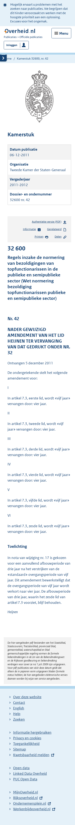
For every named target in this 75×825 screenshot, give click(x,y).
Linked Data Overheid (30, 773)
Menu (63, 33)
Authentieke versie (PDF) (47, 223)
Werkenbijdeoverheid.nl (31, 809)
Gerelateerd (54, 229)
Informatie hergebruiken (32, 732)
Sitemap (19, 749)
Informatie (29, 229)
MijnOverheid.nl (25, 792)
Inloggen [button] (11, 45)
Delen (58, 236)
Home (7, 58)
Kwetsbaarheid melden (31, 755)
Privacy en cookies (27, 738)
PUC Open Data (25, 779)
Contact (19, 702)
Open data (21, 768)
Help (16, 714)
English (18, 708)
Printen (39, 236)
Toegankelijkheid (26, 743)
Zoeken (19, 719)
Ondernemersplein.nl (29, 803)
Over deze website (27, 697)
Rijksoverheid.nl (25, 798)
